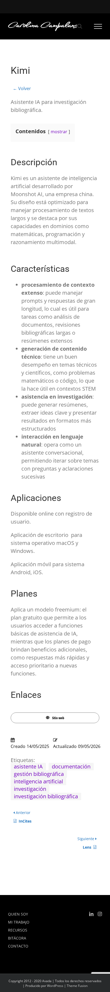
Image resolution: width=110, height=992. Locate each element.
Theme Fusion (77, 985)
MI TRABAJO (18, 922)
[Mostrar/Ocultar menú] (98, 26)
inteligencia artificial (38, 781)
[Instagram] (100, 914)
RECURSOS (17, 930)
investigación (30, 788)
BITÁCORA (17, 938)
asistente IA (28, 766)
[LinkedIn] (91, 914)
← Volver (22, 88)
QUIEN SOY (18, 914)
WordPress (55, 985)
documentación (71, 766)
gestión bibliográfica (39, 774)
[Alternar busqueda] (79, 26)
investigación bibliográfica (46, 796)
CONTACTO (18, 946)
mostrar (59, 132)
